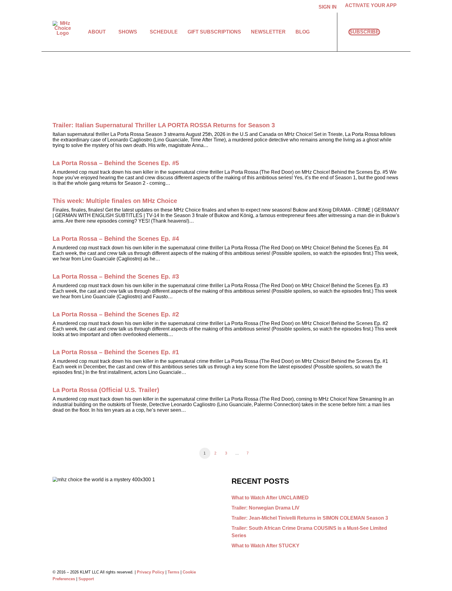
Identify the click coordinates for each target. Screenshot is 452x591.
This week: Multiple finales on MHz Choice (115, 200)
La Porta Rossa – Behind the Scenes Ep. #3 (116, 276)
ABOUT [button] (97, 31)
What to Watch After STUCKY (265, 545)
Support (86, 579)
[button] (396, 32)
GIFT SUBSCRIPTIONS (214, 31)
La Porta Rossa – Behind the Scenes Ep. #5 (116, 163)
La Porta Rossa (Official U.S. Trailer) (106, 390)
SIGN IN (328, 7)
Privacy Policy (150, 572)
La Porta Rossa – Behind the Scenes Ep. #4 (116, 238)
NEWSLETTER (268, 31)
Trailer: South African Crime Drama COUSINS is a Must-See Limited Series (309, 532)
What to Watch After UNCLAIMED (270, 497)
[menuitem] (329, 7)
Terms (173, 572)
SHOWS (127, 31)
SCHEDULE (164, 31)
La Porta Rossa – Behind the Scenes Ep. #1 (116, 352)
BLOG (302, 31)
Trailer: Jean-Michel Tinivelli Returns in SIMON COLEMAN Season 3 (310, 518)
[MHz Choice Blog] (63, 28)
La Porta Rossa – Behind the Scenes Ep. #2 (116, 314)
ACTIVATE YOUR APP (371, 5)
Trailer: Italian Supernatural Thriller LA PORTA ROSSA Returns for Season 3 (164, 125)
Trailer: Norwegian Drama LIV (265, 507)
